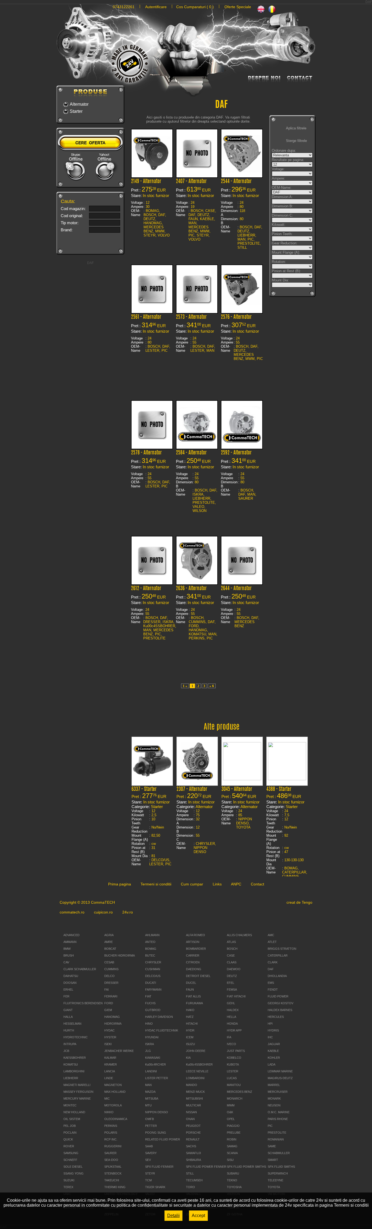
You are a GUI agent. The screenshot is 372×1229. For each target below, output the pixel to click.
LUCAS (232, 1078)
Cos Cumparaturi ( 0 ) (195, 7)
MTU (148, 1105)
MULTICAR (193, 1105)
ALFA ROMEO (195, 935)
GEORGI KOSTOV (280, 1003)
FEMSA (232, 989)
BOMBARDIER (196, 948)
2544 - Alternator (236, 181)
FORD (108, 1003)
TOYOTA (274, 1187)
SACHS (191, 1146)
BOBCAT (110, 948)
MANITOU (234, 1085)
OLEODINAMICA (115, 1119)
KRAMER (110, 1064)
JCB (66, 1050)
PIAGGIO (233, 1125)
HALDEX (233, 1010)
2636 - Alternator (191, 588)
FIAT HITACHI (236, 996)
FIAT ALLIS (193, 996)
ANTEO (150, 941)
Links (217, 884)
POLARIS (110, 1132)
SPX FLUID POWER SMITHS (246, 1166)
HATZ (190, 1016)
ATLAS (231, 941)
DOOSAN (70, 982)
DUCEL (191, 982)
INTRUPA (69, 1044)
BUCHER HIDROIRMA (119, 955)
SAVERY (151, 1153)
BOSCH (232, 948)
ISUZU (190, 1044)
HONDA (232, 1023)
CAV (66, 962)
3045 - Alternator (236, 789)
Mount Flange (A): (286, 252)
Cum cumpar (192, 884)
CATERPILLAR (278, 955)
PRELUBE (233, 1132)
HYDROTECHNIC (75, 1037)
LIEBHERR (70, 1078)
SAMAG (232, 1146)
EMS (271, 982)
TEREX (68, 1187)
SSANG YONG (73, 1173)
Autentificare (156, 7)
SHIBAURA (193, 1159)
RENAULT (193, 1139)
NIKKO (109, 1112)
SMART (273, 1159)
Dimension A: (282, 197)
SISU (230, 1159)
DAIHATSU (70, 976)
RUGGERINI (112, 1146)
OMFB (149, 1119)
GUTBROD (152, 1010)
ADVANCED (71, 935)
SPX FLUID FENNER (159, 1166)
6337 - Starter (144, 789)
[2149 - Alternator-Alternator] (152, 169)
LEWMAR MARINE (280, 1071)
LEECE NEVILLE (197, 1071)
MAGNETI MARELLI (76, 1085)
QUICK (68, 1139)
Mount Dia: (280, 280)
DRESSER (111, 982)
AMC (271, 935)
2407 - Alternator (191, 181)
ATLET (272, 941)
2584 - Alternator (191, 453)
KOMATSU (70, 1064)
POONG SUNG (155, 1132)
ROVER (68, 1146)
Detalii (173, 1215)
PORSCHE (193, 1132)
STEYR (150, 1173)
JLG (148, 1050)
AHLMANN (152, 935)
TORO (190, 1187)
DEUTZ (232, 976)
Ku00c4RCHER (155, 1064)
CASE (231, 955)
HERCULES (276, 1016)
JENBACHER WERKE (119, 1050)
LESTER (232, 1071)
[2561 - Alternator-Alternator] (152, 306)
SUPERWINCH (278, 1173)
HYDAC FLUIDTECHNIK (161, 1030)
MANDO (191, 1085)
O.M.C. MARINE (278, 1112)
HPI (270, 1023)
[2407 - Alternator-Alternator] (197, 171)
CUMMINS (111, 969)
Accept (198, 1215)
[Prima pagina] (186, 69)
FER (66, 996)
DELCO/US (152, 976)
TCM (148, 1180)
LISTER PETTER (156, 1078)
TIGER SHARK (155, 1187)
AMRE (108, 941)
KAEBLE (273, 1050)
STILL (190, 1173)
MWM (230, 1105)
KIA (188, 1057)
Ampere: (278, 178)
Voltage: (278, 169)
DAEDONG (193, 969)
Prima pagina (119, 884)
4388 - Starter (278, 789)
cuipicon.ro (103, 912)
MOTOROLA (113, 1105)
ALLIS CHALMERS (239, 935)
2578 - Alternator (146, 453)
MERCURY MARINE (77, 1098)
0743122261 (124, 7)
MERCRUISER (278, 1091)
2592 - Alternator (236, 453)
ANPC (236, 884)
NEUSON (274, 1105)
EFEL (230, 982)
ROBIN (231, 1139)
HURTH (68, 1030)
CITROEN (193, 962)
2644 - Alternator (236, 588)
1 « (185, 686)
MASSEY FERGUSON (78, 1091)
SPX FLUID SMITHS (281, 1166)
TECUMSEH (194, 1180)
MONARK (274, 1098)
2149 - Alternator (146, 181)
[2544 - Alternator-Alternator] (242, 171)
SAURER (110, 1153)
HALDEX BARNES (280, 1010)
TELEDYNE (275, 1180)
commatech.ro (72, 912)
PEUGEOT (193, 1125)
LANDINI (151, 1071)
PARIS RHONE (278, 1119)
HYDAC (109, 1030)
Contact (257, 884)
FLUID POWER (278, 996)
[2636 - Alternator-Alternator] (197, 578)
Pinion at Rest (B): (286, 271)
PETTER (151, 1125)
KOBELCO (234, 1057)
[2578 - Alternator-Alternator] (152, 442)
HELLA (231, 1016)
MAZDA (150, 1091)
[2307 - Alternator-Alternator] (197, 778)
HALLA (68, 1016)
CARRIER (192, 955)
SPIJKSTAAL (112, 1166)
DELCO (109, 976)
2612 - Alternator (146, 588)
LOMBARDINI (195, 1078)
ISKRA (149, 1044)
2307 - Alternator (191, 789)
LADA (271, 1064)
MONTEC (70, 1105)
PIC (270, 1125)
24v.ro (127, 912)
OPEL (231, 1119)
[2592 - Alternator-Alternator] (242, 442)
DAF (271, 969)
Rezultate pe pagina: (288, 160)
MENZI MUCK (195, 1091)
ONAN (190, 1119)
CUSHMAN (152, 969)
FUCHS (150, 1003)
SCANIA (232, 1153)
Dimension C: (282, 215)
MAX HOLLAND (115, 1091)
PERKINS (110, 1125)
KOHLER (274, 1057)
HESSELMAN (72, 1023)
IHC (270, 1037)
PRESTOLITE (277, 1132)
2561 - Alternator (146, 317)
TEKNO (232, 1180)
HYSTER (110, 1037)
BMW (67, 948)
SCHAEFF (70, 1159)
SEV (148, 1159)
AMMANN (70, 941)
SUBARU (233, 1173)
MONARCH (234, 1098)
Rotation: (279, 262)
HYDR (190, 1030)
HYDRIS (273, 1030)
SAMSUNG (70, 1153)
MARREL (274, 1085)
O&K (230, 1112)
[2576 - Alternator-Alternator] (242, 304)
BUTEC (150, 955)
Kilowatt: (278, 225)
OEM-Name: (281, 188)
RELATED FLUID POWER (162, 1139)
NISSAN (191, 1112)
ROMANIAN (276, 1139)
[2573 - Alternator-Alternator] (197, 306)
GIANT (68, 1010)
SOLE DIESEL (73, 1166)
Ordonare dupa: (284, 150)
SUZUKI (68, 1180)
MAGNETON (113, 1085)
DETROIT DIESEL (198, 976)
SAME (272, 1146)
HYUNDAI (151, 1037)
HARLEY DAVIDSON (159, 1016)
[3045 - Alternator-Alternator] (242, 778)
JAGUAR (274, 1044)
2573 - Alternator (191, 317)
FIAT (148, 996)
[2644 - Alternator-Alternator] (242, 578)
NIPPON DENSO (156, 1112)
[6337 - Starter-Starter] (152, 776)
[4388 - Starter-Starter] (287, 778)
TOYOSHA (234, 1187)
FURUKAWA (194, 1003)
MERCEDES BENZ (239, 1091)
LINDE (108, 1078)
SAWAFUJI (193, 1153)
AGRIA (109, 935)
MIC (107, 1098)
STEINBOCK (112, 1173)
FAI (106, 989)
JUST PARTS (236, 1050)
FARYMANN (153, 989)
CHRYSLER (153, 962)
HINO (149, 1023)
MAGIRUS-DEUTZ (280, 1078)
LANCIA (109, 1071)
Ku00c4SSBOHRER (199, 1064)
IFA (229, 1037)
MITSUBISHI (194, 1098)
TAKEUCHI (111, 1180)
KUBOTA (233, 1064)
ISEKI (108, 1044)
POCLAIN (70, 1132)
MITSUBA (151, 1098)
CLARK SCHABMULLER (79, 969)
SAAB (149, 1146)
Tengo (307, 902)
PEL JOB (69, 1125)
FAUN (190, 989)
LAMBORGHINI (73, 1071)
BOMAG (150, 948)
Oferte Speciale (237, 7)
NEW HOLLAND (74, 1112)
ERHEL (68, 989)
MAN (148, 1085)
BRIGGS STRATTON (282, 948)
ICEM (189, 1037)
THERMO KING (115, 1187)
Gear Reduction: (284, 243)
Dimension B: (282, 206)
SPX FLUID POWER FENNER (206, 1166)
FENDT (273, 989)
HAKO (190, 1010)
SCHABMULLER (279, 1153)
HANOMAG (112, 1016)
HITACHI (192, 1023)
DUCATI (150, 982)
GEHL (231, 1003)
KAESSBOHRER (74, 1057)
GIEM (108, 1010)
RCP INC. (110, 1139)
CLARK (273, 962)
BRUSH (68, 955)
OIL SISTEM (71, 1119)
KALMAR (110, 1057)
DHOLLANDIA (277, 976)
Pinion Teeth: (282, 234)
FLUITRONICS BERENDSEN (83, 1003)
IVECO (231, 1044)
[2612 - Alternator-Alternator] (152, 578)
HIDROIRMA (112, 1023)
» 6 (211, 686)
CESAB (109, 962)
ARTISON (192, 941)
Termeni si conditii (156, 884)
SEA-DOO (111, 1159)
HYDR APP (234, 1030)
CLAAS (231, 962)
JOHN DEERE (195, 1050)
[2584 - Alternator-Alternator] (197, 441)
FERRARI (110, 996)
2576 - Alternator (236, 317)
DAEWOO (233, 969)
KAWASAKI (152, 1057)
